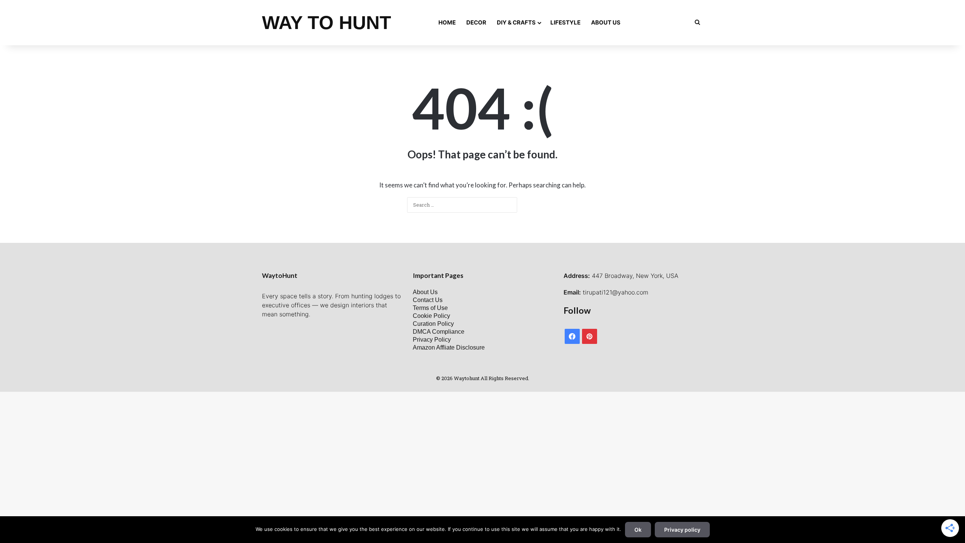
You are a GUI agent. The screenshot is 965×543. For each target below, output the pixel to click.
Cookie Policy (431, 316)
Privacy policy (682, 529)
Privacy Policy (432, 339)
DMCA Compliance (438, 331)
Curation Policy (433, 324)
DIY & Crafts (516, 22)
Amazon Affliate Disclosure (449, 347)
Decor (476, 22)
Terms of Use (430, 308)
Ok (638, 529)
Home (447, 22)
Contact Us (428, 300)
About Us (605, 22)
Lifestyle (565, 22)
